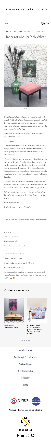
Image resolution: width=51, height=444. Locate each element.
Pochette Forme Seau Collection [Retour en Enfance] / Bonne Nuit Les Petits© (35, 330)
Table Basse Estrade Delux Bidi (11, 327)
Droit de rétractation (25, 371)
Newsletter (25, 378)
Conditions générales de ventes (25, 357)
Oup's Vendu (18, 31)
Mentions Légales (25, 364)
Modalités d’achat (25, 350)
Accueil (9, 31)
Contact (25, 385)
